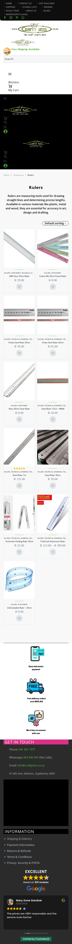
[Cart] (10, 86)
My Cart (13, 90)
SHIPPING (10, 7)
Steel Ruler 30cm (53, 475)
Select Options (53, 552)
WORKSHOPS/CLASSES (17, 14)
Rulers (7, 273)
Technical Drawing (30, 273)
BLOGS (47, 10)
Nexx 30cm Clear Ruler (19, 408)
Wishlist (13, 82)
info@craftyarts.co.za (31, 765)
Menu (9, 74)
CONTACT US (25, 3)
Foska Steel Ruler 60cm (53, 342)
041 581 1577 (27, 749)
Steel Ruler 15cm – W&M (52, 408)
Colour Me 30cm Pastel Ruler (52, 276)
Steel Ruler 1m (19, 475)
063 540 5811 (31, 757)
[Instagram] (11, 17)
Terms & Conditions (19, 857)
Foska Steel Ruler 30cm (19, 342)
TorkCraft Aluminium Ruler (52, 541)
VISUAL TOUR (12, 10)
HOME (9, 3)
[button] (6, 122)
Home (6, 175)
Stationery (18, 175)
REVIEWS (48, 7)
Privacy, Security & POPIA (23, 863)
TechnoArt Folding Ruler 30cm (19, 541)
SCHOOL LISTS (30, 7)
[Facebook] (5, 17)
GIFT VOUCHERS (47, 3)
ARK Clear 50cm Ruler (19, 276)
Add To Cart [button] (19, 287)
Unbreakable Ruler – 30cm (19, 607)
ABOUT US (31, 10)
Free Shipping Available (26, 49)
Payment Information (20, 845)
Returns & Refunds (19, 851)
